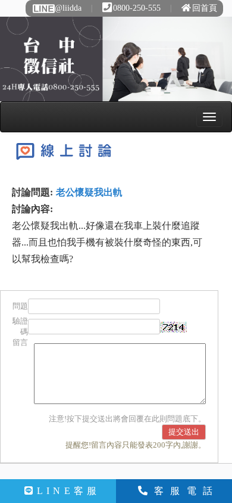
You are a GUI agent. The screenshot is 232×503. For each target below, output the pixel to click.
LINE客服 (69, 491)
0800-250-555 (137, 8)
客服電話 (186, 491)
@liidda (68, 8)
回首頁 (204, 8)
